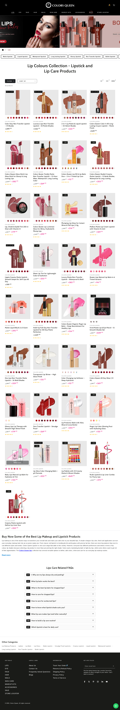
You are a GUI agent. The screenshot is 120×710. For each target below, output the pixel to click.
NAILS (7, 678)
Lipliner (20, 646)
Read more (6, 555)
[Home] (3, 50)
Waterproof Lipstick (104, 646)
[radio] (8, 118)
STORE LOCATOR (12, 693)
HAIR (7, 675)
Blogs (31, 675)
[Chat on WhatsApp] (115, 706)
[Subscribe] (114, 666)
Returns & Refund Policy (62, 669)
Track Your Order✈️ (60, 665)
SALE (7, 690)
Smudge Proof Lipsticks (63, 646)
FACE (7, 672)
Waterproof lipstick (39, 56)
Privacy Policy (58, 675)
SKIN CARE (9, 681)
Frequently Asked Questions (39, 672)
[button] (6, 5)
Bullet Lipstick (39, 649)
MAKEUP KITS (10, 684)
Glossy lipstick (75, 56)
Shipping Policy (59, 672)
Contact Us (33, 669)
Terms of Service (59, 678)
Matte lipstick (7, 56)
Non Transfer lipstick (93, 56)
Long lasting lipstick (58, 56)
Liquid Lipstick (91, 646)
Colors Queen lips (25, 550)
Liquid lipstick (23, 56)
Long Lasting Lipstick (9, 649)
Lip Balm (28, 646)
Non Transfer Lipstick (25, 649)
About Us (32, 665)
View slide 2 (62, 44)
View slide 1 (57, 44)
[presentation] (29, 118)
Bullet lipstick (110, 56)
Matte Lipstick (47, 646)
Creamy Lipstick (78, 646)
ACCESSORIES (11, 687)
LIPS (7, 665)
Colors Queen (14, 703)
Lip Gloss (37, 646)
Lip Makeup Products (9, 646)
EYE (6, 669)
